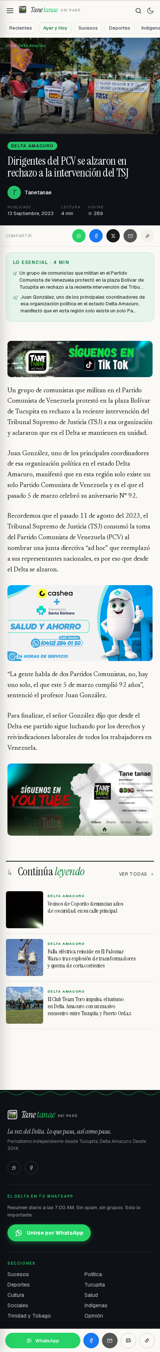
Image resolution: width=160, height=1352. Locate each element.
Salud (91, 1295)
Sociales (17, 1305)
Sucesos (88, 28)
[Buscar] (138, 10)
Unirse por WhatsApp (55, 1232)
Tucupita (94, 1284)
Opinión (93, 1315)
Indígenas (96, 1305)
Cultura (15, 1295)
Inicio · (12, 45)
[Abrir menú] (10, 11)
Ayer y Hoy (55, 28)
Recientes (20, 28)
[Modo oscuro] (150, 10)
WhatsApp (47, 1341)
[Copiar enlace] (147, 235)
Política (93, 1274)
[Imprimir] (128, 1340)
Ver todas (133, 874)
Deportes (119, 28)
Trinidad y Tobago (29, 1315)
